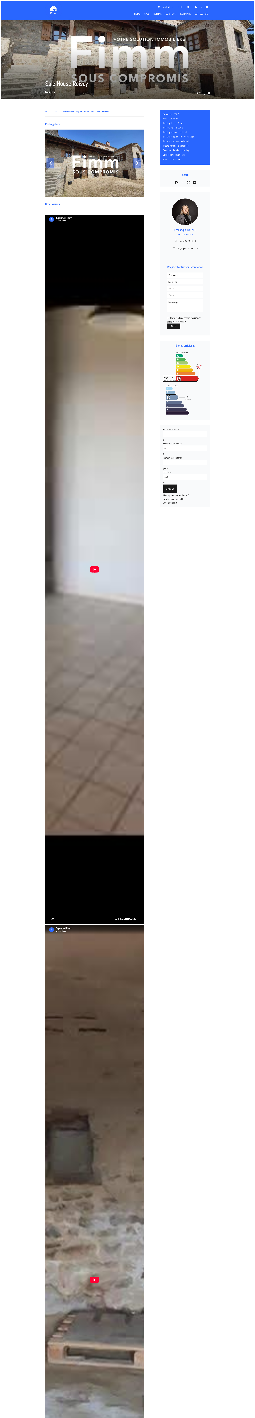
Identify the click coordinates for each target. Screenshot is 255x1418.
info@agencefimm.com (187, 248)
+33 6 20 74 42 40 (187, 240)
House (56, 112)
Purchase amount (171, 429)
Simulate (170, 489)
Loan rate (167, 472)
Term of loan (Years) (172, 457)
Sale (47, 112)
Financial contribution (172, 443)
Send (173, 326)
